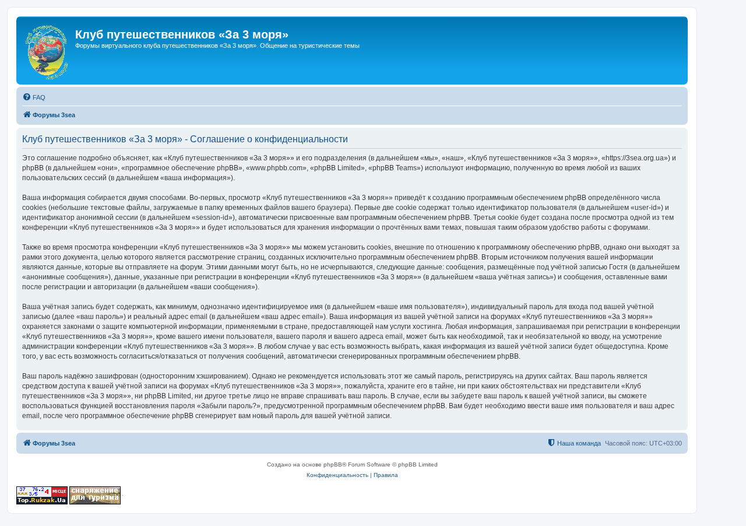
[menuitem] (33, 97)
